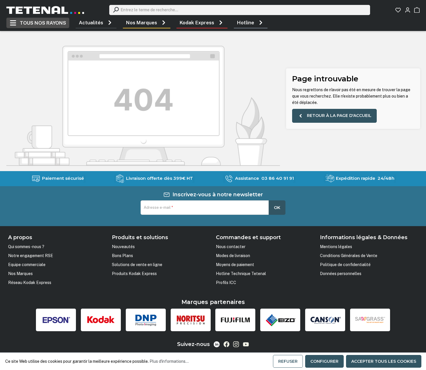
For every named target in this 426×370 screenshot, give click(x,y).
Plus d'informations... (169, 361)
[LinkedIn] (217, 344)
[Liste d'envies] (398, 10)
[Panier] (417, 10)
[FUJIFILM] (235, 320)
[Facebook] (226, 344)
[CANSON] (325, 320)
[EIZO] (280, 320)
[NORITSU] (191, 320)
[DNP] (146, 320)
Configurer (324, 361)
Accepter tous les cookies (383, 361)
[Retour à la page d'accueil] (45, 10)
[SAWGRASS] (370, 320)
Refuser (288, 361)
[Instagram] (236, 344)
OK (277, 207)
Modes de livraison (233, 255)
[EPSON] (56, 320)
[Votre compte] (407, 10)
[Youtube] (246, 344)
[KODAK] (101, 320)
